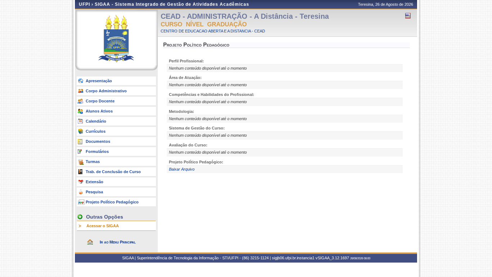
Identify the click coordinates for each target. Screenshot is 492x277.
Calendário (96, 121)
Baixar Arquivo (181, 169)
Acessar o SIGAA (102, 226)
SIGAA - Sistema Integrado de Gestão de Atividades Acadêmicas (172, 4)
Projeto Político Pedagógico (112, 202)
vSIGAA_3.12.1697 (332, 258)
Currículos (96, 131)
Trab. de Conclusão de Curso (113, 172)
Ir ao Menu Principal (118, 242)
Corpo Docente (100, 101)
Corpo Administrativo (106, 91)
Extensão (94, 182)
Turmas (93, 161)
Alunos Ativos (99, 111)
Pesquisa (94, 192)
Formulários (97, 151)
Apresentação (99, 81)
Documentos (98, 141)
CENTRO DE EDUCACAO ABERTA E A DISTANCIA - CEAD (213, 31)
